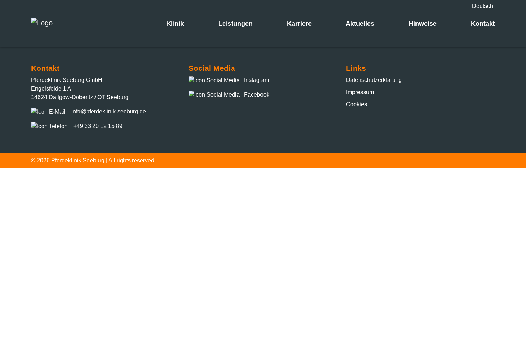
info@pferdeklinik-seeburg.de (108, 111)
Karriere (299, 23)
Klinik (175, 23)
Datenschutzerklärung (374, 80)
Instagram (256, 80)
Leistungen (235, 23)
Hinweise (423, 23)
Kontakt (483, 23)
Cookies (356, 104)
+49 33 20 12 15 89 (97, 126)
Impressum (360, 92)
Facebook (256, 95)
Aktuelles (360, 23)
